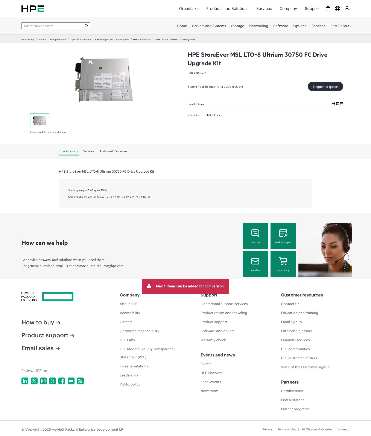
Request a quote (325, 86)
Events (206, 364)
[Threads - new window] (52, 381)
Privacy (267, 429)
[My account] (347, 8)
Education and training (299, 313)
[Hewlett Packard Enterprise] (32, 8)
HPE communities (295, 349)
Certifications (292, 391)
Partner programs (295, 409)
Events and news (218, 355)
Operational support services (224, 304)
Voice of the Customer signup (305, 367)
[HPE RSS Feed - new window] (80, 381)
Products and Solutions (227, 8)
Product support (283, 242)
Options (42, 39)
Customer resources (302, 295)
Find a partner (292, 400)
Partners (290, 382)
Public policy (130, 384)
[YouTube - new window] (71, 381)
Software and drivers (217, 331)
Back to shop (27, 39)
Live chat (255, 242)
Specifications (196, 104)
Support (312, 8)
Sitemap (344, 429)
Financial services (295, 340)
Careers (126, 322)
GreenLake (189, 8)
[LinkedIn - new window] (24, 381)
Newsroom (209, 391)
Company (288, 8)
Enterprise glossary (296, 331)
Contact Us (290, 304)
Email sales (37, 348)
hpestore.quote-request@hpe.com (98, 265)
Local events (211, 382)
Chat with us (212, 115)
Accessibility (130, 313)
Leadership (129, 375)
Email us (255, 270)
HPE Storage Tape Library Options (112, 39)
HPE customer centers (299, 358)
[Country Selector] (337, 8)
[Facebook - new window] (61, 381)
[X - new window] (34, 381)
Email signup (291, 322)
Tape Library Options (80, 39)
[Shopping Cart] (328, 8)
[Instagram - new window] (43, 381)
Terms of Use (287, 429)
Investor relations (134, 366)
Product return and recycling (224, 313)
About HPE (128, 304)
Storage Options (58, 39)
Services (264, 8)
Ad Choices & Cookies (316, 429)
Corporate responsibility (139, 331)
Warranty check (213, 340)
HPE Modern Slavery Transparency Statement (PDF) (147, 353)
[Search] (86, 25)
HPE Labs (127, 340)
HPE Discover (211, 373)
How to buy (283, 270)
